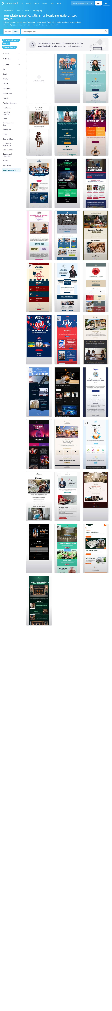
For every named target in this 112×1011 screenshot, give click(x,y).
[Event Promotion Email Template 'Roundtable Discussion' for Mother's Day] (39, 235)
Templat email (8, 11)
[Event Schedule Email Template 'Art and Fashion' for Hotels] (39, 601)
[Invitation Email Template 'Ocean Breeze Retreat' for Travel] (39, 496)
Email (16, 31)
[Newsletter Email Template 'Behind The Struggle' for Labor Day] (67, 235)
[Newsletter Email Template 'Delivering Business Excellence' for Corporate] (67, 287)
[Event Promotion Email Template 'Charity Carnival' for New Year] (67, 548)
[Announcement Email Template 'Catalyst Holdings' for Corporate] (67, 131)
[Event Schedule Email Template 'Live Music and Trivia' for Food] (39, 287)
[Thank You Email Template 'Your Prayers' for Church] (95, 496)
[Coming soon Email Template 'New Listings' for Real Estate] (95, 339)
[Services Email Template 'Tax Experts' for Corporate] (67, 496)
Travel (27, 11)
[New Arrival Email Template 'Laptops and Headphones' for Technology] (67, 392)
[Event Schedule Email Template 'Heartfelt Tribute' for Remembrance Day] (95, 287)
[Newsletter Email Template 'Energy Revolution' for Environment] (39, 392)
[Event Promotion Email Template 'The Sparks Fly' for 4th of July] (39, 339)
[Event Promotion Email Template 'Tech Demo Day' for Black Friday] (67, 183)
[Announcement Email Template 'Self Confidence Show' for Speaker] (39, 548)
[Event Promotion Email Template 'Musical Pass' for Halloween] (39, 444)
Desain (8, 31)
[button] (19, 53)
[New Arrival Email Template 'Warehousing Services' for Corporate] (95, 183)
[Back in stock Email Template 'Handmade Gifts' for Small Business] (95, 235)
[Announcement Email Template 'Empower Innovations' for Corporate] (95, 78)
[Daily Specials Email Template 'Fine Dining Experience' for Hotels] (67, 444)
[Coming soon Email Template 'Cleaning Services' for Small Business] (95, 444)
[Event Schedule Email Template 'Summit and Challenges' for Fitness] (95, 131)
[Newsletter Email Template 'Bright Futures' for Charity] (39, 183)
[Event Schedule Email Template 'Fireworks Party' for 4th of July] (67, 339)
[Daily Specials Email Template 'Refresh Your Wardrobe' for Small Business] (39, 131)
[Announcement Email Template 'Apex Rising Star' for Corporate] (95, 392)
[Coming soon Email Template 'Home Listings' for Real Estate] (95, 548)
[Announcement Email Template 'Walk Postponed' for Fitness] (67, 78)
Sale (18, 11)
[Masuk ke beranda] (9, 3)
